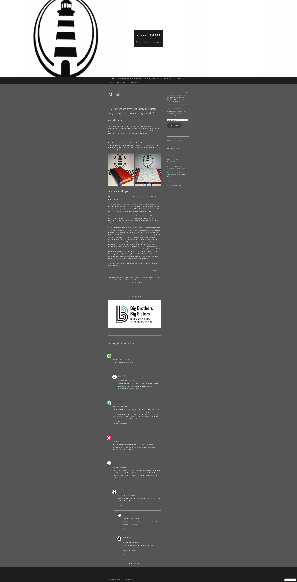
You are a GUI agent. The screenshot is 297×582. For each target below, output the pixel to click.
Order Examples (168, 79)
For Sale (179, 79)
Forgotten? (121, 82)
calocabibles (122, 491)
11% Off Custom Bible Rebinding (176, 160)
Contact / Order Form (151, 79)
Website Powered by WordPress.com (120, 579)
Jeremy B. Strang (124, 376)
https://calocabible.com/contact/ (129, 388)
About (112, 79)
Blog (111, 82)
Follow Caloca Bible (174, 108)
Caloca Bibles (148, 34)
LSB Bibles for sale (172, 185)
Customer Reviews (134, 82)
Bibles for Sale (171, 181)
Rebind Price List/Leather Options (129, 79)
